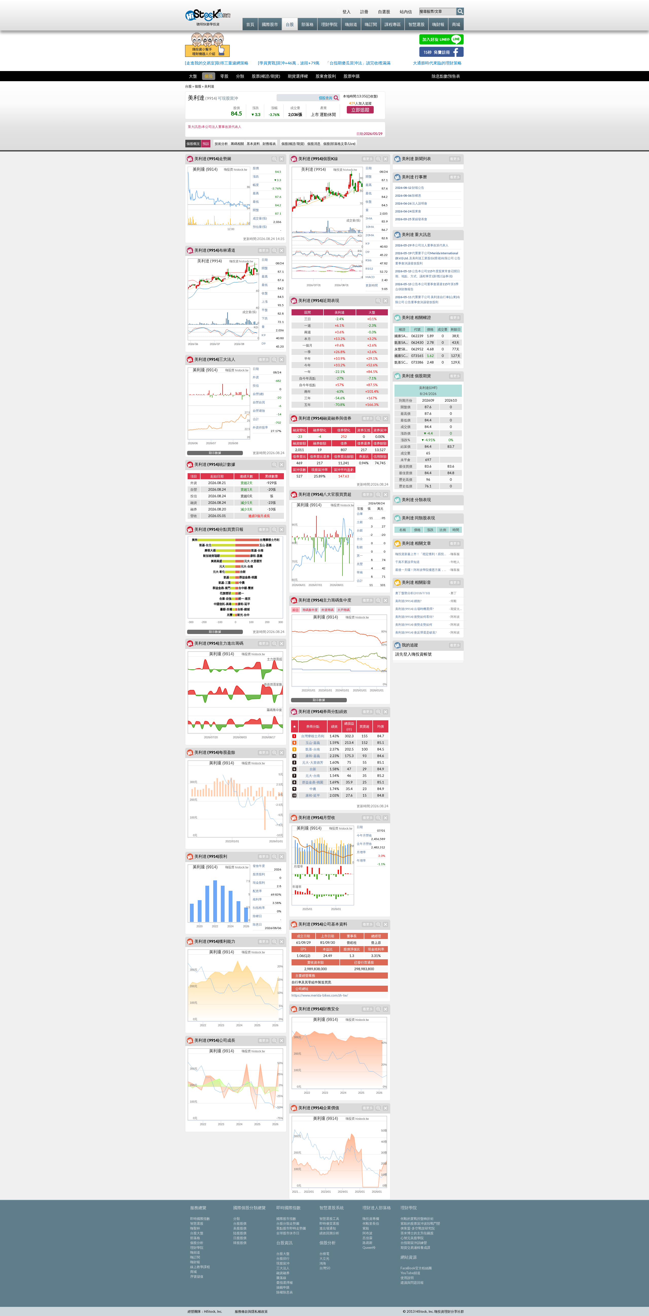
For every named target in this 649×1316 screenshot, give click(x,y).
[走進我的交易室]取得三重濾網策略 (216, 62)
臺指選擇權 (284, 1282)
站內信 (406, 11)
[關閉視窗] (281, 159)
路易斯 (367, 1243)
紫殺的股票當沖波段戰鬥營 (420, 1223)
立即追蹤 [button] (360, 110)
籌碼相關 (237, 144)
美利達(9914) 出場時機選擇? (414, 609)
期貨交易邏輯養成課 (415, 1247)
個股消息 (313, 144)
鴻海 (322, 1263)
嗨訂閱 (195, 1257)
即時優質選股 (329, 1223)
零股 (224, 76)
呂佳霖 (367, 1238)
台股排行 (283, 1258)
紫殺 (366, 1228)
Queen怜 (369, 1247)
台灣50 (324, 1268)
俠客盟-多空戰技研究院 (418, 1228)
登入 (346, 11)
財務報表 (269, 144)
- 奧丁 (453, 593)
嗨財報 (195, 1262)
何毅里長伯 (371, 1223)
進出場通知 (327, 1228)
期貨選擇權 (298, 76)
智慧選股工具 (329, 1219)
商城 (193, 1272)
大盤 (193, 76)
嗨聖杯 (195, 1228)
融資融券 (283, 1273)
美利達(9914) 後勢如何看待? (414, 617)
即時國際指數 (200, 1219)
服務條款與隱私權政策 (251, 1311)
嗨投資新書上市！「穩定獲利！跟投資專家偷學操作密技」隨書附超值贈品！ (421, 554)
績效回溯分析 (329, 1233)
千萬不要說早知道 (407, 562)
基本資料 (253, 144)
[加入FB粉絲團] (441, 55)
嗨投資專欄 (371, 1219)
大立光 (324, 1258)
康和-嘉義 (312, 756)
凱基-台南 (312, 749)
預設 (206, 144)
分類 (240, 76)
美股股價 (239, 1228)
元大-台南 (312, 776)
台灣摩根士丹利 (312, 736)
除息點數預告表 (446, 76)
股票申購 (352, 76)
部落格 (195, 1238)
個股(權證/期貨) (292, 144)
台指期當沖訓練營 (414, 1243)
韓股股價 (239, 1243)
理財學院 (196, 1247)
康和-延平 (312, 795)
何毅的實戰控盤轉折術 (417, 1219)
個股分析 (196, 1243)
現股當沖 (283, 1263)
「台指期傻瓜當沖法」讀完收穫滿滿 (358, 62)
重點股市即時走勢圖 (291, 1228)
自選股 (384, 11)
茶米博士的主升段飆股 (417, 1233)
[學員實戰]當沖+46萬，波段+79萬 (288, 62)
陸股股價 (239, 1233)
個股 (209, 76)
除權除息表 (284, 1292)
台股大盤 (196, 1233)
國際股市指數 (286, 1219)
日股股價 (239, 1238)
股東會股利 (326, 76)
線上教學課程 (200, 1267)
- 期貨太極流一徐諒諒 (456, 609)
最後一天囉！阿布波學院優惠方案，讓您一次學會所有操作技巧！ (421, 570)
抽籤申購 (283, 1287)
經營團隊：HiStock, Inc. (205, 1311)
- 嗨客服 (454, 554)
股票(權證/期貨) (266, 76)
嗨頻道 (195, 1252)
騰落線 (281, 1278)
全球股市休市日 (287, 1233)
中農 (313, 789)
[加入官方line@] (441, 43)
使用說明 (407, 1278)
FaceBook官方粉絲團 (416, 1268)
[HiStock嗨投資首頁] (208, 20)
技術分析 (221, 144)
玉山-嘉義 (312, 743)
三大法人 (283, 1268)
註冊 (364, 11)
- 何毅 (453, 601)
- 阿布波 (454, 617)
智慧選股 (196, 1223)
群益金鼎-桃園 (312, 782)
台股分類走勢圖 (287, 1223)
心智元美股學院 (412, 1238)
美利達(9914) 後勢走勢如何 (413, 624)
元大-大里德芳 (312, 762)
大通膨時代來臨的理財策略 (437, 62)
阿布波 (367, 1233)
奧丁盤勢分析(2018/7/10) (412, 593)
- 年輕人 (454, 562)
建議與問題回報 (412, 1282)
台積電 (324, 1254)
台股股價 (239, 1223)
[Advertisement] (324, 45)
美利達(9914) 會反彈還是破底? (416, 632)
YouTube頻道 (410, 1273)
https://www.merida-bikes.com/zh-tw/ (320, 995)
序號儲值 (196, 1276)
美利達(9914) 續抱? (408, 601)
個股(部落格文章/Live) (339, 144)
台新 (313, 769)
